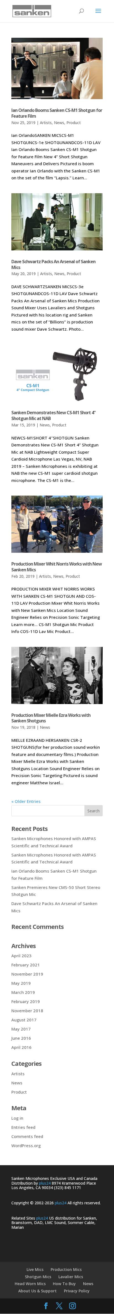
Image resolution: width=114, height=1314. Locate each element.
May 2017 (21, 1029)
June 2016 (21, 1038)
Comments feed (27, 1136)
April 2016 (21, 1047)
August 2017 (24, 1019)
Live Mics (35, 1269)
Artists (46, 122)
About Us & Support (37, 1290)
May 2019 (21, 983)
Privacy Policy (77, 1290)
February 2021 (25, 965)
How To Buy (64, 1283)
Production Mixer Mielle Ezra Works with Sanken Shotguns (50, 718)
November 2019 (27, 974)
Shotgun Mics (38, 1276)
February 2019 (25, 1001)
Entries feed (23, 1127)
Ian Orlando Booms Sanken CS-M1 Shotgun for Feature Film (56, 113)
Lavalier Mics (70, 1276)
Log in (17, 1118)
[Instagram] (72, 1306)
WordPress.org (26, 1145)
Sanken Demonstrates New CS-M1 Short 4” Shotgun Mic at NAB (53, 415)
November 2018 (27, 1010)
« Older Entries (26, 801)
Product (73, 122)
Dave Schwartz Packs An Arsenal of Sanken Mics (53, 264)
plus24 (45, 1183)
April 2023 (21, 955)
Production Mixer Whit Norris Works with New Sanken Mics (56, 567)
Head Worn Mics (30, 1283)
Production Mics (66, 1269)
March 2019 (23, 992)
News (59, 122)
